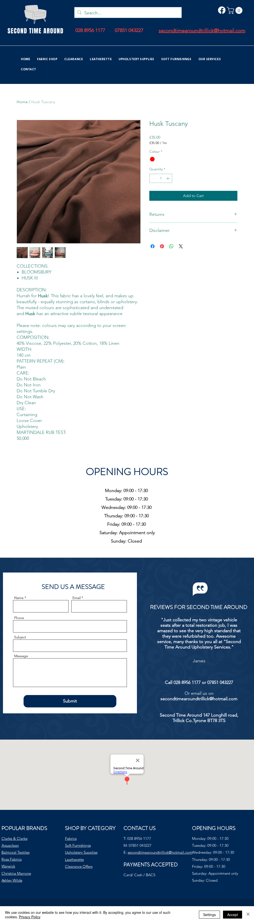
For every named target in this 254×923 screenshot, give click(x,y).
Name (19, 597)
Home (22, 102)
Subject (20, 637)
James (199, 661)
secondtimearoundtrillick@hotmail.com (198, 698)
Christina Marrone (16, 873)
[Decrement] (153, 178)
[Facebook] (221, 10)
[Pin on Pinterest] (162, 246)
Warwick (8, 866)
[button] (235, 10)
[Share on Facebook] (153, 246)
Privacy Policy (29, 916)
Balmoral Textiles (15, 852)
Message (21, 656)
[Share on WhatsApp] (171, 246)
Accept (232, 914)
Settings (209, 914)
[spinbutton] (160, 178)
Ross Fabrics (11, 859)
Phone (19, 618)
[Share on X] (181, 246)
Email (76, 597)
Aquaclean (10, 845)
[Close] (248, 914)
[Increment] (168, 178)
